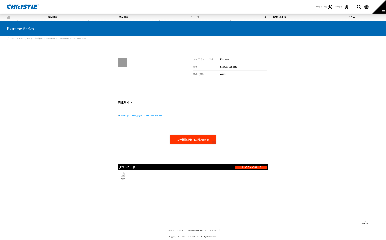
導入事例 (123, 17)
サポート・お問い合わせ (273, 17)
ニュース (194, 17)
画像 (123, 179)
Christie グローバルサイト (140, 115)
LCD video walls (64, 38)
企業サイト (339, 7)
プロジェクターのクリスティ (8, 17)
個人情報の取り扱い (195, 230)
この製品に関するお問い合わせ (193, 139)
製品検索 (52, 17)
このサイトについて (173, 230)
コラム (351, 17)
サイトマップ (215, 230)
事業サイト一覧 (321, 7)
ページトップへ (365, 222)
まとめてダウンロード (251, 167)
